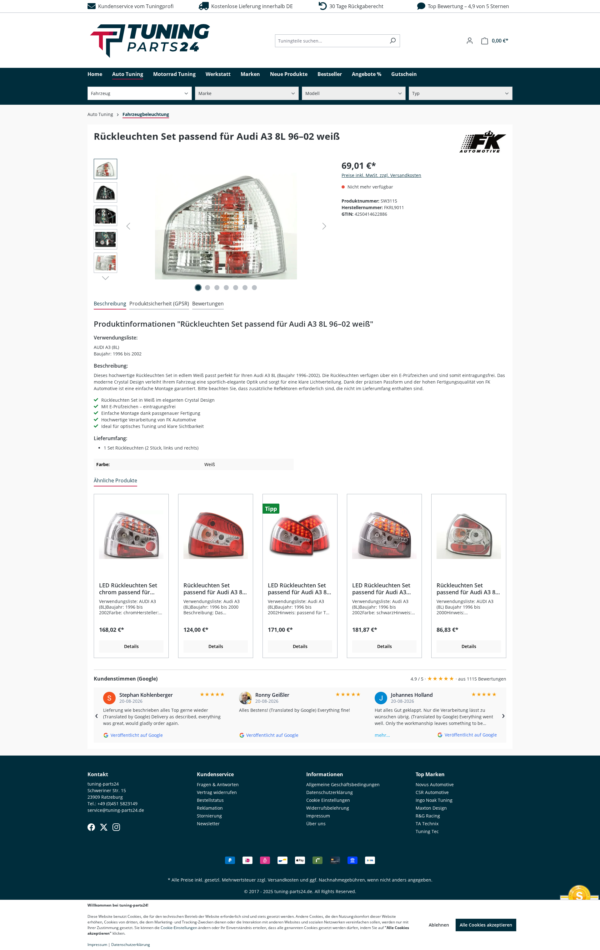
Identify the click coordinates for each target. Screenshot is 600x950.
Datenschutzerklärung (329, 792)
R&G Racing (428, 816)
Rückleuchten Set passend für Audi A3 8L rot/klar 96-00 (214, 589)
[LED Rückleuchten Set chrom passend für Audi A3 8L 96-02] (131, 535)
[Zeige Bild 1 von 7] (198, 287)
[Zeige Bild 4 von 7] (226, 287)
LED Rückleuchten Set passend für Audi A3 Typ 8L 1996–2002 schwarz (381, 589)
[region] (211, 226)
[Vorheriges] (128, 226)
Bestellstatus (210, 800)
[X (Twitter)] (104, 827)
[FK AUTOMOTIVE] (482, 142)
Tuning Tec (427, 831)
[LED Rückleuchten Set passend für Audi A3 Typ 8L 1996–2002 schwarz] (384, 535)
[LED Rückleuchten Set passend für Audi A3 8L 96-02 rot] (300, 535)
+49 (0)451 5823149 (118, 804)
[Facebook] (91, 827)
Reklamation (210, 808)
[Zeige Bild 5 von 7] (235, 287)
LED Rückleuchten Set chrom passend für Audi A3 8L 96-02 (128, 589)
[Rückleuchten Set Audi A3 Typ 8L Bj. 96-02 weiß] (226, 226)
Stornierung (209, 816)
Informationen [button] (324, 774)
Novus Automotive (435, 784)
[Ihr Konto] (469, 40)
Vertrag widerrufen (217, 792)
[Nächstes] (324, 226)
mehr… (382, 735)
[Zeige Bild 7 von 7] (254, 287)
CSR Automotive (432, 792)
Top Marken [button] (430, 774)
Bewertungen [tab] (208, 303)
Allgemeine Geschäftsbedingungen (343, 784)
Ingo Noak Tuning (434, 800)
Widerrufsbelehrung (327, 808)
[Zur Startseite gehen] (150, 41)
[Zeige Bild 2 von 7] (207, 287)
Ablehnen (439, 925)
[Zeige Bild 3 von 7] (216, 287)
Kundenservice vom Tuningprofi (134, 6)
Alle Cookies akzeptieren (486, 925)
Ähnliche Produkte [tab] (115, 480)
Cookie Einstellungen (328, 800)
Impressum (318, 816)
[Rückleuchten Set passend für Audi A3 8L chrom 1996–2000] (469, 535)
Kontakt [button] (98, 774)
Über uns (316, 824)
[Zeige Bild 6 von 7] (245, 287)
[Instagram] (116, 827)
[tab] (110, 303)
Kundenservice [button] (215, 774)
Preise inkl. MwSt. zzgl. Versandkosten (381, 175)
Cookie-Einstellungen (179, 927)
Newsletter (208, 824)
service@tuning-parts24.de (116, 810)
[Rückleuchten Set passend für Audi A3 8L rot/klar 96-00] (215, 535)
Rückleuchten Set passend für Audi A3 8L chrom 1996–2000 (467, 589)
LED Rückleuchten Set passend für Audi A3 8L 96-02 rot (299, 589)
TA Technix (427, 824)
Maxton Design (431, 808)
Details (131, 646)
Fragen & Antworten (218, 784)
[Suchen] (392, 40)
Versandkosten (283, 880)
